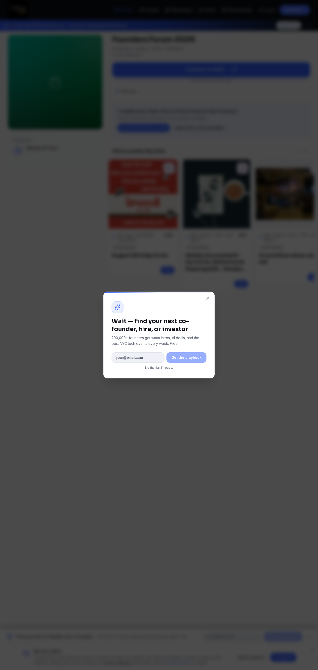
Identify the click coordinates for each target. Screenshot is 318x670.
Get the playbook (186, 357)
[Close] (207, 298)
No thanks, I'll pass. (159, 367)
